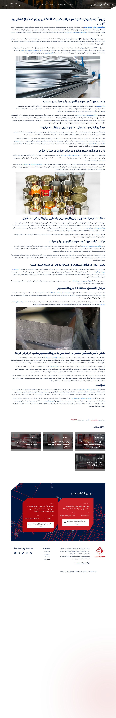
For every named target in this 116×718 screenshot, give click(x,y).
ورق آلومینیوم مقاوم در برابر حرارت (94, 27)
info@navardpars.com (67, 516)
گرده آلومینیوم (54, 367)
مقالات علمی (94, 420)
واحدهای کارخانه (61, 5)
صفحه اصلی (46, 552)
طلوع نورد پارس (49, 53)
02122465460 (84, 516)
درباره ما (35, 5)
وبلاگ (51, 5)
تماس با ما (44, 5)
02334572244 (49, 518)
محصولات (72, 5)
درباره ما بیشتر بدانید (83, 563)
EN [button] (113, 4)
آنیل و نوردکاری (50, 401)
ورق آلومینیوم (101, 106)
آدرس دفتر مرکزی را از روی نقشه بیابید (76, 522)
